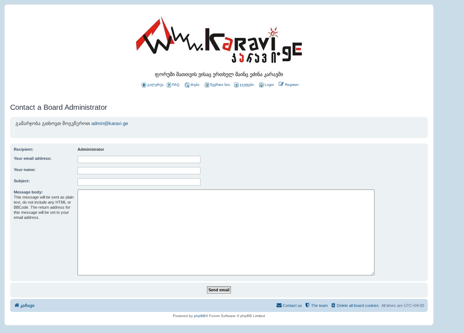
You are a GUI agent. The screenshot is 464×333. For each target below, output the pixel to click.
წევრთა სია (220, 85)
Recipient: (23, 149)
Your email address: (32, 158)
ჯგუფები (247, 85)
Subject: (22, 181)
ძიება (194, 85)
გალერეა (155, 85)
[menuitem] (266, 85)
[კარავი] (219, 41)
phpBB (200, 316)
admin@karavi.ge (109, 123)
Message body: (28, 192)
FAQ (175, 85)
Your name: (25, 169)
